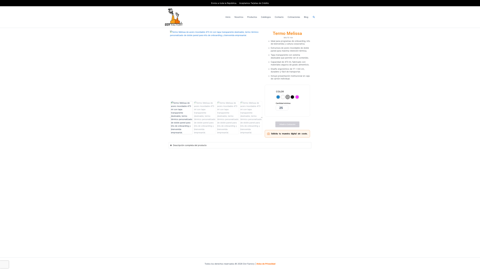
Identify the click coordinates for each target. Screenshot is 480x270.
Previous (170, 117)
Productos (252, 17)
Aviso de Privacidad (265, 263)
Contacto (279, 17)
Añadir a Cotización (287, 124)
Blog (306, 17)
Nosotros (238, 17)
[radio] (278, 97)
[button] (314, 17)
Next (261, 117)
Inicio (228, 17)
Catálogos (266, 17)
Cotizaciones (294, 17)
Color (280, 91)
